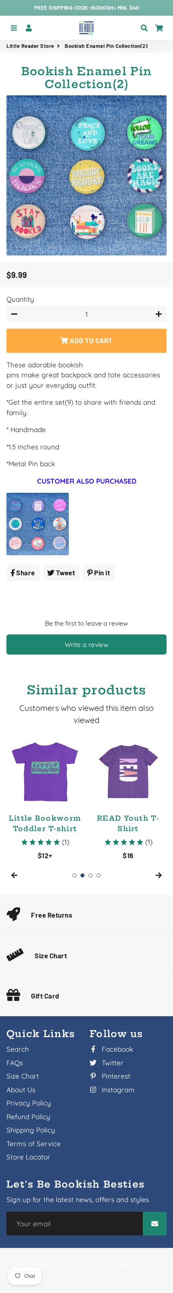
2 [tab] (82, 875)
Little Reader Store (30, 46)
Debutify (99, 1276)
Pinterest (115, 1076)
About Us (20, 1089)
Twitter (112, 1062)
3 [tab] (91, 875)
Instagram (117, 1089)
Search (17, 1049)
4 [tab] (99, 875)
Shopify (147, 1265)
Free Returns (51, 915)
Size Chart (51, 955)
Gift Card (45, 996)
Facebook (116, 1049)
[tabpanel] (44, 797)
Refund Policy (28, 1116)
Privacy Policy (28, 1103)
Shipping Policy (30, 1130)
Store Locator (28, 1157)
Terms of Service (33, 1143)
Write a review (87, 644)
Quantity (20, 299)
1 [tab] (74, 875)
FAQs (14, 1062)
